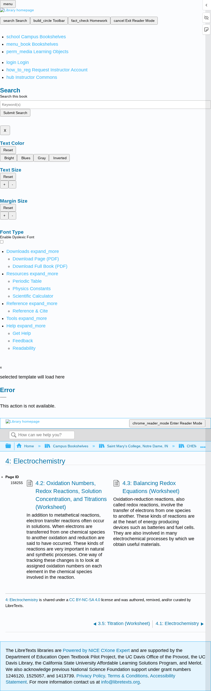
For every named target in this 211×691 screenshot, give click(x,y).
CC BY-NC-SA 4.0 (84, 600)
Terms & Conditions (128, 675)
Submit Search (15, 113)
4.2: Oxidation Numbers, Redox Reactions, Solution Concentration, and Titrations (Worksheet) (71, 495)
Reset (8, 150)
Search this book (13, 96)
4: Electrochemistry (21, 600)
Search (13, 435)
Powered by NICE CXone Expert (97, 650)
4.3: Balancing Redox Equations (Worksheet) (150, 487)
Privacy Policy (90, 675)
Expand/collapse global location (203, 444)
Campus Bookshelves (70, 446)
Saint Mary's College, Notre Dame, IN (137, 446)
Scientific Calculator (33, 296)
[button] (23, 340)
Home (29, 446)
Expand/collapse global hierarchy (11, 446)
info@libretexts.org (120, 682)
